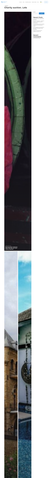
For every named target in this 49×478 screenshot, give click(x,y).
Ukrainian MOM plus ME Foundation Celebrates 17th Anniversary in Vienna (38, 25)
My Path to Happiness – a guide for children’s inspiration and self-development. (38, 22)
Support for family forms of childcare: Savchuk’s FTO (37, 31)
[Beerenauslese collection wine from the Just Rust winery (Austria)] (17, 131)
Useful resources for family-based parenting (38, 19)
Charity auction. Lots (8, 245)
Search (42, 13)
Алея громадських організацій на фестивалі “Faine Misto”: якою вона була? (38, 28)
